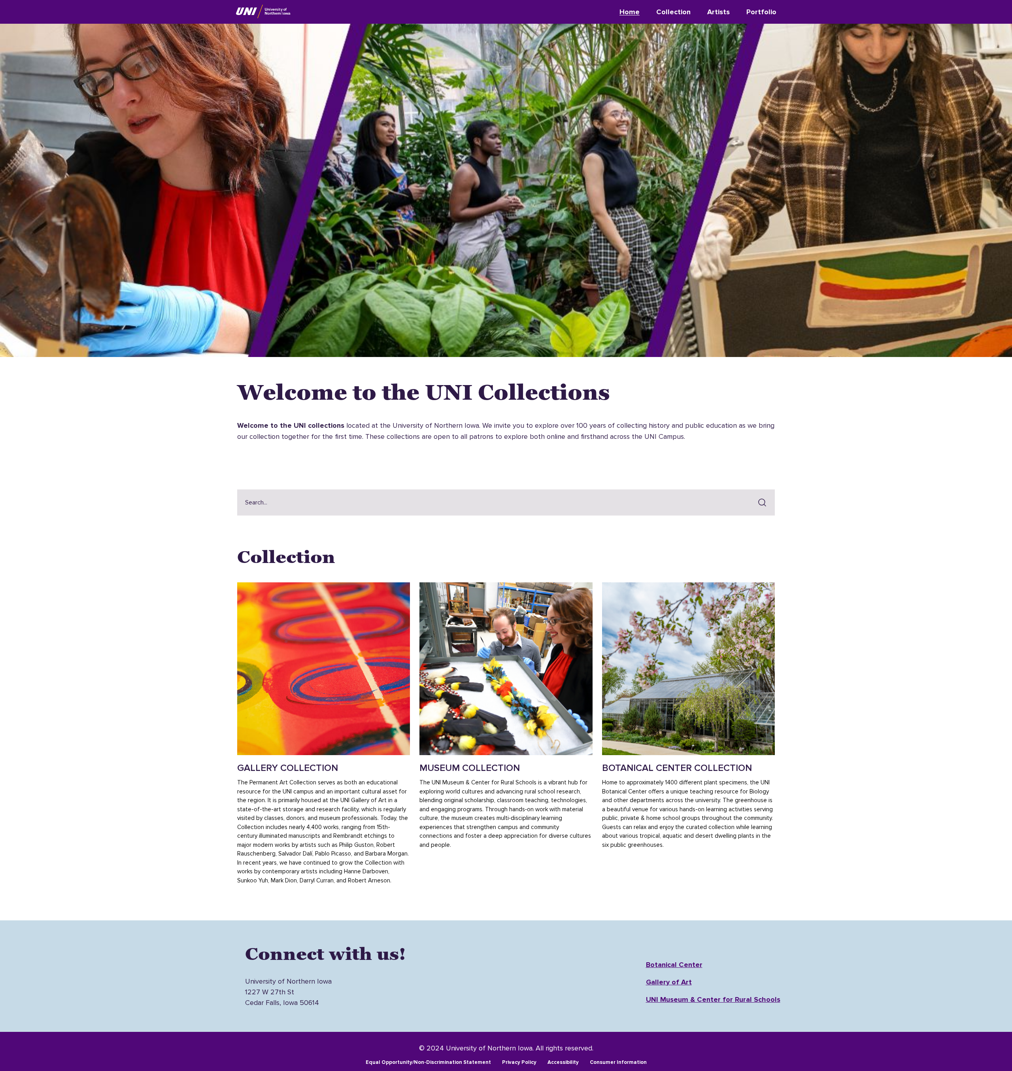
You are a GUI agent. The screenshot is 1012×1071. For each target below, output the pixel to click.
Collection (673, 12)
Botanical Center (674, 964)
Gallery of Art (669, 982)
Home (629, 12)
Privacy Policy (519, 1062)
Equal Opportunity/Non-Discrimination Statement (428, 1062)
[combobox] (495, 502)
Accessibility (563, 1062)
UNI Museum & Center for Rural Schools (713, 999)
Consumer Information (618, 1062)
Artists (718, 12)
